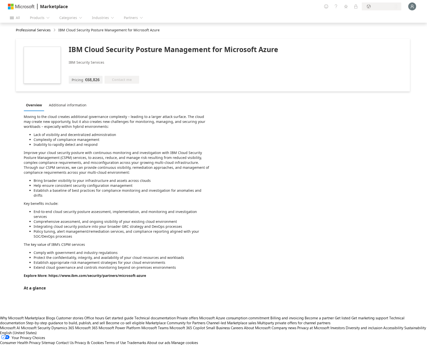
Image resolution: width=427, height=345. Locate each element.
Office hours (94, 317)
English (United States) (18, 332)
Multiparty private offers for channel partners (293, 322)
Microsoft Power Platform (119, 327)
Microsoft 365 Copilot (187, 327)
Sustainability (415, 327)
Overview (34, 105)
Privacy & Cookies (89, 342)
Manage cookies (184, 342)
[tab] (35, 104)
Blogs (50, 317)
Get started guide (119, 317)
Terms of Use (115, 342)
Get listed (342, 317)
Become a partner (319, 317)
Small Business (218, 327)
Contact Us (65, 342)
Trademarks (136, 342)
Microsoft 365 (86, 327)
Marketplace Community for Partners (175, 322)
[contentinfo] (55, 30)
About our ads (158, 342)
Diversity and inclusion (364, 327)
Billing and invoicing (287, 317)
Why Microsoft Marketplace (22, 317)
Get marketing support (369, 317)
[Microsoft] (21, 6)
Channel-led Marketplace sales (231, 322)
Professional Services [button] (33, 30)
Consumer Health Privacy (20, 342)
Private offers (187, 317)
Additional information (67, 105)
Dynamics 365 (62, 327)
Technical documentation (155, 317)
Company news (284, 327)
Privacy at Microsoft (313, 327)
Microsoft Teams (155, 327)
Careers (237, 327)
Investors (337, 327)
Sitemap (48, 342)
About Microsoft (257, 327)
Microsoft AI (10, 327)
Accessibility (393, 327)
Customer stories (69, 317)
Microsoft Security (35, 327)
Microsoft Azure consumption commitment (234, 317)
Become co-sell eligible (125, 322)
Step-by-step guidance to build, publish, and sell (65, 322)
